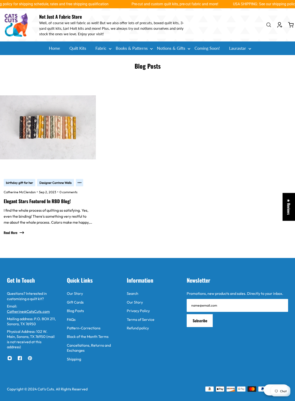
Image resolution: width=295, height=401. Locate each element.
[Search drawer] (268, 25)
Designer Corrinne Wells (55, 182)
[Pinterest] (30, 358)
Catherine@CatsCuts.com (28, 311)
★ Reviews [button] (289, 207)
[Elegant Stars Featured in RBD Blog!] (48, 162)
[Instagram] (10, 358)
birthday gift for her (19, 182)
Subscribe (200, 320)
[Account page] (279, 25)
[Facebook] (20, 358)
